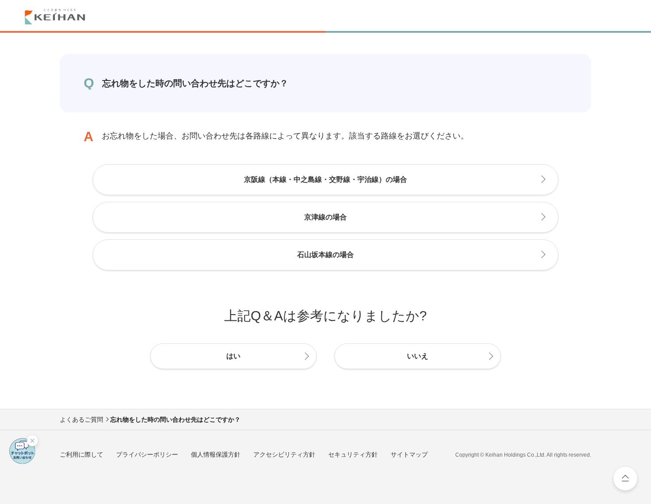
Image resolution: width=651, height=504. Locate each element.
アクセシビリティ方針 (284, 454)
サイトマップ (409, 454)
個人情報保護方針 (215, 454)
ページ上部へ (625, 478)
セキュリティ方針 (353, 454)
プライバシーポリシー (147, 454)
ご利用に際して (81, 454)
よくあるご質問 (81, 419)
